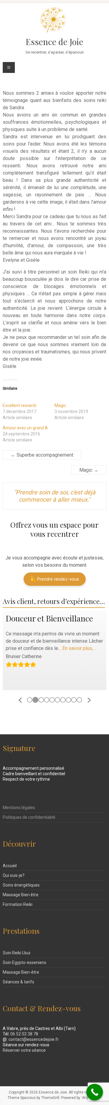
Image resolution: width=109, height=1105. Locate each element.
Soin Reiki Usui (16, 952)
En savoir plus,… (79, 648)
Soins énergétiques (21, 885)
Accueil (10, 865)
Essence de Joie (54, 41)
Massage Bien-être (21, 972)
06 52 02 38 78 (24, 1033)
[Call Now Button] (94, 1092)
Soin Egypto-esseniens (24, 962)
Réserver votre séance (24, 1050)
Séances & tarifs (18, 981)
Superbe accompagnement (42, 455)
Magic (60, 405)
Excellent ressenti (19, 405)
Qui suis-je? (14, 875)
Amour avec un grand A (25, 427)
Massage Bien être (20, 894)
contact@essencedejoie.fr (33, 1039)
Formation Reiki (17, 904)
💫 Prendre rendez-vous (54, 579)
